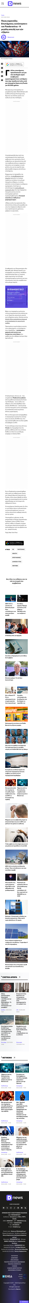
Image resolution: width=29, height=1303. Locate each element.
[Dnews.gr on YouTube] (21, 1207)
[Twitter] (2, 68)
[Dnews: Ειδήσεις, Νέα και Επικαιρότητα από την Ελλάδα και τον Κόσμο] (14, 3)
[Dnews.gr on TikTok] (14, 1207)
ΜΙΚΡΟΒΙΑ (15, 565)
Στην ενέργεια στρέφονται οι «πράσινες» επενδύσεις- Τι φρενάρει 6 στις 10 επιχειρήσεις (16, 942)
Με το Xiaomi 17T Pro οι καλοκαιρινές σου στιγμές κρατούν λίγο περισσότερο (10, 699)
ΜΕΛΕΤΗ (14, 553)
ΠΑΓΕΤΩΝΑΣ (20, 549)
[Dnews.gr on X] (7, 1207)
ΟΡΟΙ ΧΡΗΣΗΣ (14, 1260)
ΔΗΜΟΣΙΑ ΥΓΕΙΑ (16, 561)
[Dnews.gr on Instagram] (10, 1207)
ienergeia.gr (19, 1085)
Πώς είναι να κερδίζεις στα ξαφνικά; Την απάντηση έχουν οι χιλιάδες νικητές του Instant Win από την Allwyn (16, 747)
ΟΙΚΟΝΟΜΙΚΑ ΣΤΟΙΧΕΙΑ (14, 1270)
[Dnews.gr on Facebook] (3, 1207)
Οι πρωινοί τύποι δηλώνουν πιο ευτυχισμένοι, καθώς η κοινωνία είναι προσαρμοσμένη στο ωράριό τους (21, 999)
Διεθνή (3, 1010)
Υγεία (2, 15)
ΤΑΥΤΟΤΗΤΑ (14, 1255)
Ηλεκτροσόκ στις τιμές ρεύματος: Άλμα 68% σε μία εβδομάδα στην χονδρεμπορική (10, 886)
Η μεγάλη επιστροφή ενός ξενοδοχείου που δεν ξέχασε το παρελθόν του (22, 699)
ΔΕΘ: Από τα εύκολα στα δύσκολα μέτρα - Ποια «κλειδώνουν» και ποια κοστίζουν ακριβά (15, 868)
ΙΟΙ (13, 549)
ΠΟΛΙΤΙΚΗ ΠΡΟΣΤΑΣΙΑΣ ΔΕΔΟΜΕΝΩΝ (14, 1262)
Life (17, 1010)
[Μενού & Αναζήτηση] (2, 3)
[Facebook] (2, 63)
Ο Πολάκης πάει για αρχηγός (13, 635)
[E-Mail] (2, 76)
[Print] (2, 80)
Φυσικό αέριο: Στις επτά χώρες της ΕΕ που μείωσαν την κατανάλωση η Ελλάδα (16, 966)
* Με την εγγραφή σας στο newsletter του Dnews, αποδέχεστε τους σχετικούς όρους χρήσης (16, 303)
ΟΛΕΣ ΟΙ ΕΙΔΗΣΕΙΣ (14, 1204)
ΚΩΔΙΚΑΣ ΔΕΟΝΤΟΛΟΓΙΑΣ (14, 1268)
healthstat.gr (4, 1085)
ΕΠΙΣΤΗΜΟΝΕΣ (16, 557)
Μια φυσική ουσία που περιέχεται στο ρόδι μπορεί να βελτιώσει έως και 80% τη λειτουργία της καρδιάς (10, 793)
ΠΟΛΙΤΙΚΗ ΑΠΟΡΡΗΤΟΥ (14, 1264)
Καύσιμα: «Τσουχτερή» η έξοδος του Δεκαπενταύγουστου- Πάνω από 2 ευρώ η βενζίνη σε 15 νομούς (15, 918)
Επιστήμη (3, 1042)
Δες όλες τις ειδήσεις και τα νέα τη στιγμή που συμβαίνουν (16, 581)
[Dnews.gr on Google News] (18, 1207)
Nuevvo (18, 1289)
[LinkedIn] (2, 72)
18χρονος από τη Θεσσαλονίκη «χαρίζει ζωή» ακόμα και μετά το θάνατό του (22, 791)
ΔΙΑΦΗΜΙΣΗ (14, 1257)
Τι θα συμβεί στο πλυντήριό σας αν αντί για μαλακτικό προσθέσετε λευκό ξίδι (7, 1172)
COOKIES (14, 1266)
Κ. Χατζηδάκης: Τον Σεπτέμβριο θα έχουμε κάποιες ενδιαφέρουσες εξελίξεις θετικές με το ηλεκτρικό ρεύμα (22, 1174)
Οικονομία (19, 1042)
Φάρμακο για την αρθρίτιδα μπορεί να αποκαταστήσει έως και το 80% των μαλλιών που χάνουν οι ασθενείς (16, 821)
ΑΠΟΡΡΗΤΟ (25, 1301)
